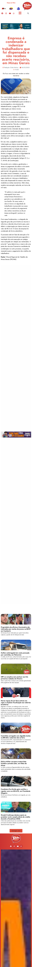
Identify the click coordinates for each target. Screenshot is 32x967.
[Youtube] (10, 13)
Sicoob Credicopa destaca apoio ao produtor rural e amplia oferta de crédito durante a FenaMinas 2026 (15, 817)
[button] (28, 13)
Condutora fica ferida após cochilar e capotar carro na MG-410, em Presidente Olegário (15, 791)
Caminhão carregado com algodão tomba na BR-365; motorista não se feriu (15, 737)
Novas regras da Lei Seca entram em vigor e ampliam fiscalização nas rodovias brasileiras (16, 703)
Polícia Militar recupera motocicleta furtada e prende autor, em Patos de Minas (14, 763)
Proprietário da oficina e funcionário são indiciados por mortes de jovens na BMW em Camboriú (16, 629)
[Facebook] (2, 13)
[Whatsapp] (13, 13)
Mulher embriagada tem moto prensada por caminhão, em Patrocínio (15, 654)
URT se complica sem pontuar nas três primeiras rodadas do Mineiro (14, 678)
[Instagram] (6, 13)
